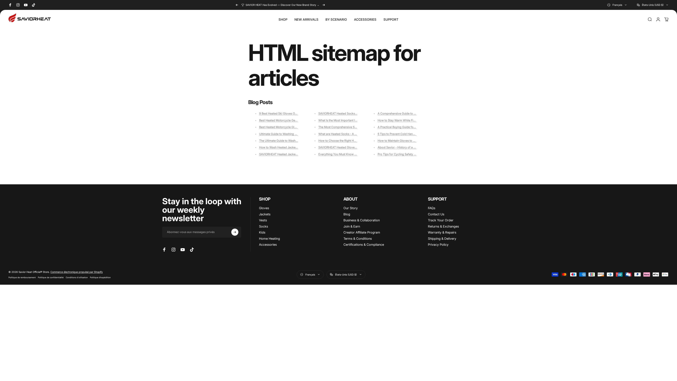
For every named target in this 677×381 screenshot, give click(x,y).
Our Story (350, 208)
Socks (263, 226)
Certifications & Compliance (363, 244)
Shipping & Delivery (442, 238)
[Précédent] (237, 5)
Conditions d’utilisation (77, 277)
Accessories (268, 244)
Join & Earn (351, 226)
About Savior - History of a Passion (401, 147)
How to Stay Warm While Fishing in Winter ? (406, 120)
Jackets (264, 214)
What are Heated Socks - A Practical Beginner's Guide (353, 134)
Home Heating (269, 238)
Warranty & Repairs (442, 232)
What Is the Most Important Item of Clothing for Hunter (353, 120)
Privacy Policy (438, 244)
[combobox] (617, 5)
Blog (346, 214)
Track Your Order (440, 220)
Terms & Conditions (357, 238)
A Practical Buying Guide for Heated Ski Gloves (408, 127)
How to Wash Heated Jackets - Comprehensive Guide (294, 147)
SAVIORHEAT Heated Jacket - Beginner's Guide (290, 154)
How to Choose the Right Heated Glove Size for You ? (353, 140)
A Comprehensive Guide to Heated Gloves (405, 113)
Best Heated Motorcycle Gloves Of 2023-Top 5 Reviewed (296, 127)
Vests (263, 220)
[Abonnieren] (234, 232)
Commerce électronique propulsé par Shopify (76, 271)
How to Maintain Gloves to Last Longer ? (404, 140)
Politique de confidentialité (51, 277)
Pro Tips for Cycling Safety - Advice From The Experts (413, 154)
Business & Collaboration (361, 220)
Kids (262, 232)
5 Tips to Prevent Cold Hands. (397, 134)
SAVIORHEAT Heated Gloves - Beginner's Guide (349, 147)
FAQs (431, 208)
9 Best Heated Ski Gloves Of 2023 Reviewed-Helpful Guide (298, 113)
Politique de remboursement (22, 277)
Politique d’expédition (100, 277)
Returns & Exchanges (443, 226)
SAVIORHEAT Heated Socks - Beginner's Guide (349, 113)
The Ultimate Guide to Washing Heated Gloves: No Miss (295, 140)
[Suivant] (324, 5)
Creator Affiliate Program (361, 232)
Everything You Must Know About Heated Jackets (350, 154)
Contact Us (436, 214)
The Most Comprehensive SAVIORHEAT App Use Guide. (354, 127)
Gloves (264, 208)
